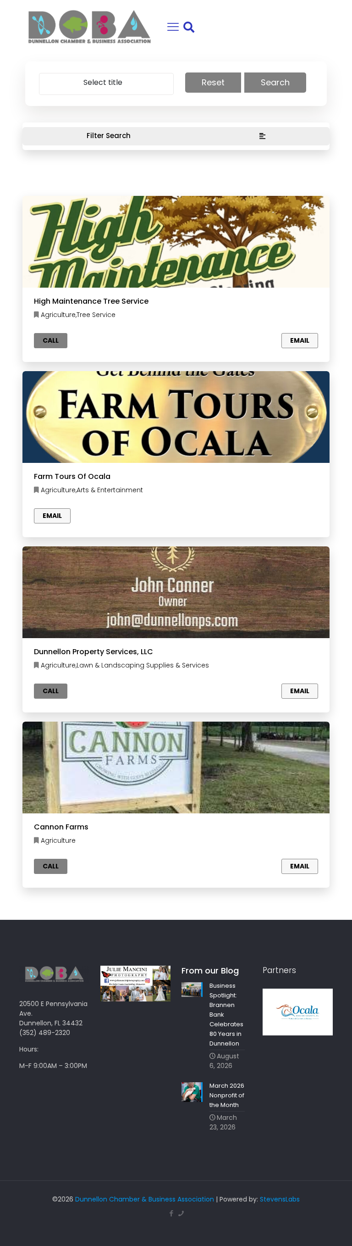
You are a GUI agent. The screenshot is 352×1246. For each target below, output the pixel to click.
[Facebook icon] (171, 1213)
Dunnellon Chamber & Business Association (144, 1199)
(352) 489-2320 (44, 1032)
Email (299, 340)
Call (51, 340)
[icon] (180, 1213)
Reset (213, 82)
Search (275, 82)
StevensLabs (280, 1199)
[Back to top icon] (308, 1227)
